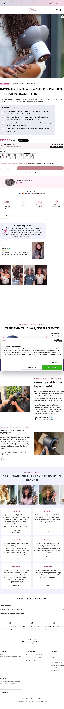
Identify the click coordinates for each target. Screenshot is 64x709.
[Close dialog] (60, 331)
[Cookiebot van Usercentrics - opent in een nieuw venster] (55, 340)
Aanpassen (31, 367)
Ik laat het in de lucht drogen (47, 373)
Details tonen (55, 362)
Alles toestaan (52, 367)
